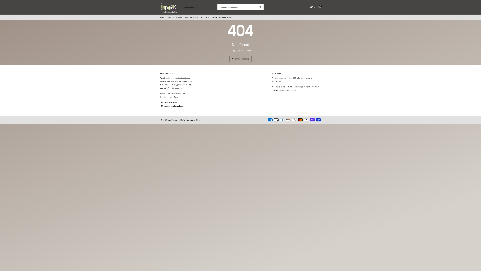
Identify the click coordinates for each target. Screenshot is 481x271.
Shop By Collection (191, 17)
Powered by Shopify (194, 120)
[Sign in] (312, 7)
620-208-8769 (170, 102)
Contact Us (205, 17)
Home (162, 17)
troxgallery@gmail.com (174, 106)
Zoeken (260, 7)
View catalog (189, 7)
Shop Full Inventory (175, 17)
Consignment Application (221, 17)
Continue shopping (240, 59)
